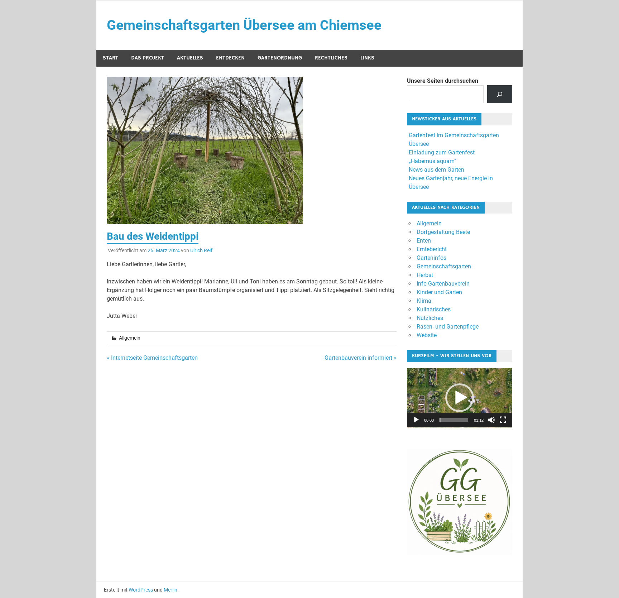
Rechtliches (331, 57)
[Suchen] (500, 94)
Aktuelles (190, 57)
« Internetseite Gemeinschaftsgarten (152, 357)
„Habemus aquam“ (432, 161)
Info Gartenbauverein (443, 283)
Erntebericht (432, 249)
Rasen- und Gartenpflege (448, 326)
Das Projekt (147, 57)
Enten (424, 240)
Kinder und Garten (439, 292)
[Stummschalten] (491, 420)
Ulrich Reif (201, 250)
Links (367, 57)
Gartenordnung (280, 57)
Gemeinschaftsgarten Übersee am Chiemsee (244, 25)
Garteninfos (431, 257)
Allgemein (429, 223)
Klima (424, 300)
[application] (459, 397)
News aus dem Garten (436, 169)
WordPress (141, 590)
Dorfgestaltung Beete (443, 232)
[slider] (454, 420)
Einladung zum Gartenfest (442, 152)
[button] (459, 397)
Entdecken (230, 57)
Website (427, 335)
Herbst (425, 275)
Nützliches (430, 318)
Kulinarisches (434, 309)
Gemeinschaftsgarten (444, 266)
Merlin (170, 590)
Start (110, 57)
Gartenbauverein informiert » (361, 357)
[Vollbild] (503, 420)
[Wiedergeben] (416, 420)
